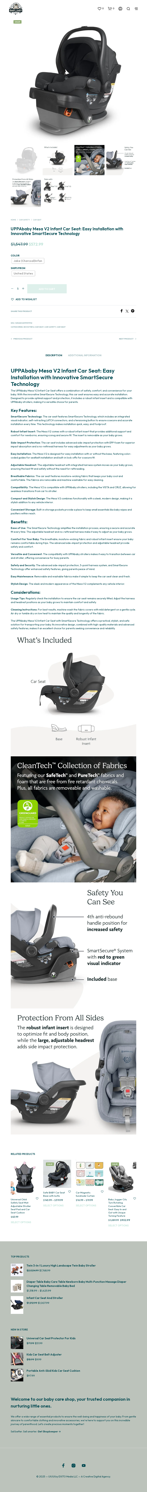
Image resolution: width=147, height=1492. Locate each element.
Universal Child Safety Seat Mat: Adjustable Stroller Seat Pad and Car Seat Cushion (21, 1206)
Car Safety (24, 220)
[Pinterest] (133, 311)
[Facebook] (123, 311)
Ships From (18, 268)
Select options (21, 1222)
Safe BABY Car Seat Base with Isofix (54, 1194)
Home (13, 220)
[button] (100, 8)
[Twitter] (128, 311)
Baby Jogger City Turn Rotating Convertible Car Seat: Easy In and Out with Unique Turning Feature (117, 1207)
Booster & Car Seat (34, 327)
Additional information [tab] (84, 355)
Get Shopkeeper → (49, 1431)
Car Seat (37, 220)
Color (15, 255)
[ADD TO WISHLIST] (37, 1198)
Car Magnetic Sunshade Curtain (85, 1194)
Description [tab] (54, 355)
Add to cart (47, 289)
